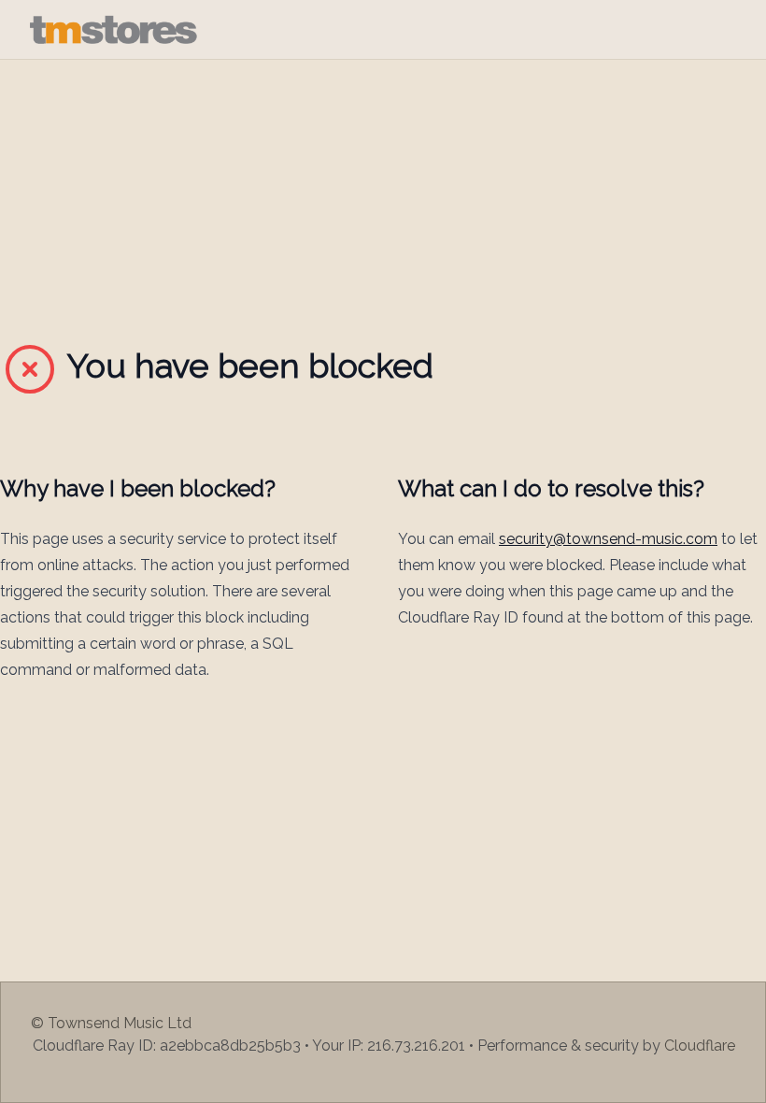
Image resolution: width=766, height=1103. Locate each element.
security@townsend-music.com (608, 539)
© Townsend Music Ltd (111, 1023)
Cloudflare (699, 1045)
